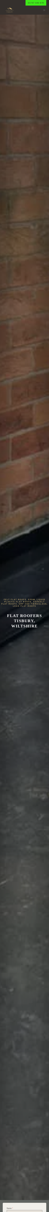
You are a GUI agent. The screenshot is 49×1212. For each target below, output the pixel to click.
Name (10, 1208)
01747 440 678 (36, 3)
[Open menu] (44, 10)
